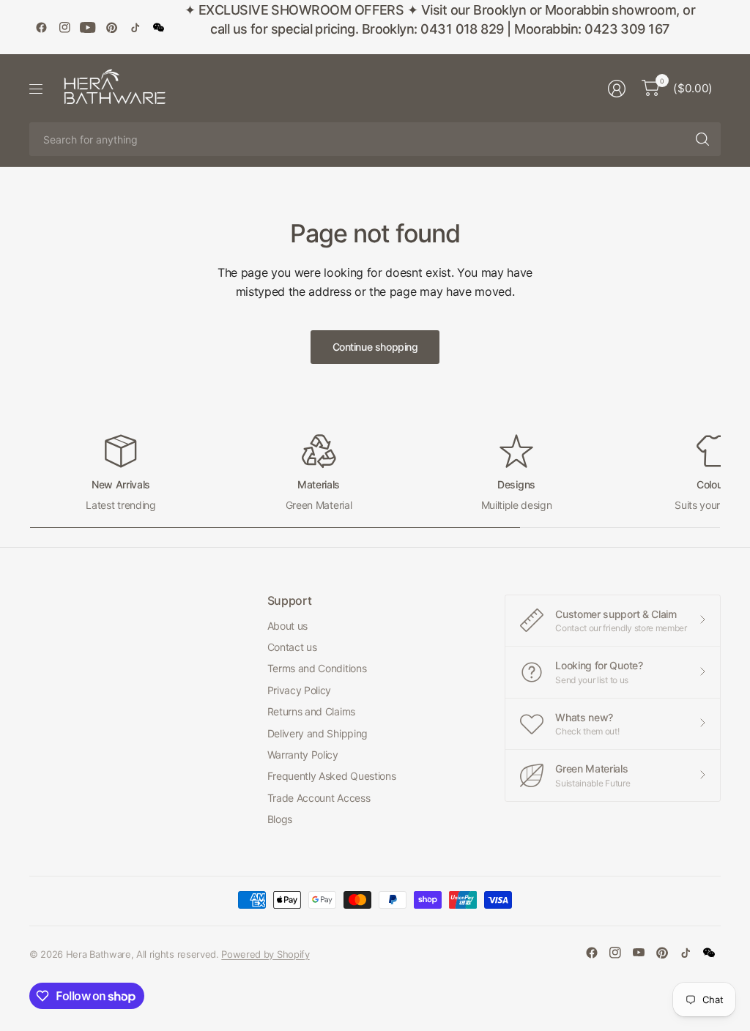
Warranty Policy (302, 754)
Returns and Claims (311, 711)
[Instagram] (64, 27)
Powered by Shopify (265, 954)
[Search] (702, 139)
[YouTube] (88, 27)
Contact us (292, 647)
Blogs (279, 819)
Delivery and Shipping (317, 733)
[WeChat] (158, 27)
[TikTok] (134, 27)
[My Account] (617, 88)
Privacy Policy (299, 690)
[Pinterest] (111, 27)
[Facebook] (41, 27)
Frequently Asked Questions (331, 776)
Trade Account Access (319, 798)
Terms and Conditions (317, 668)
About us (287, 625)
